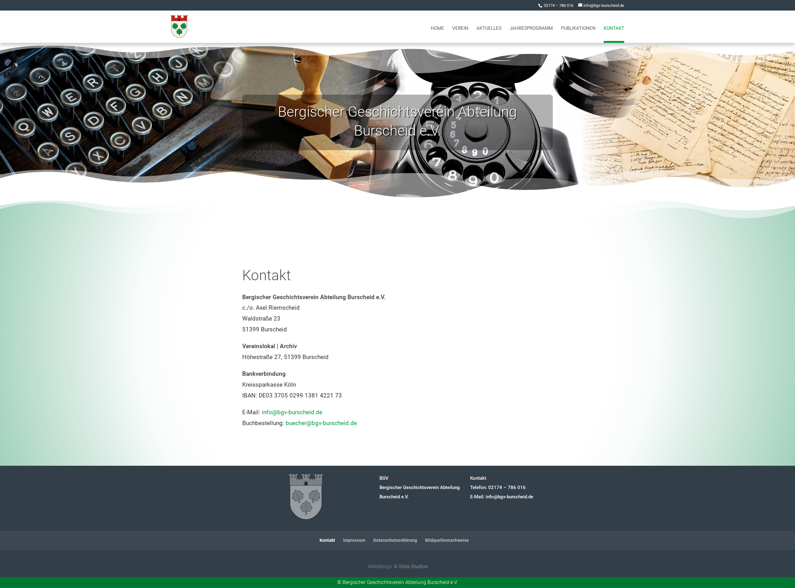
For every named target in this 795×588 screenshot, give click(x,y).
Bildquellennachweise (447, 540)
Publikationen (578, 28)
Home (437, 28)
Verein (460, 28)
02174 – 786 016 (558, 5)
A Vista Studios (411, 566)
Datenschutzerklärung (395, 540)
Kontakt (614, 28)
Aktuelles (489, 28)
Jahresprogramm (531, 28)
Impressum (354, 540)
